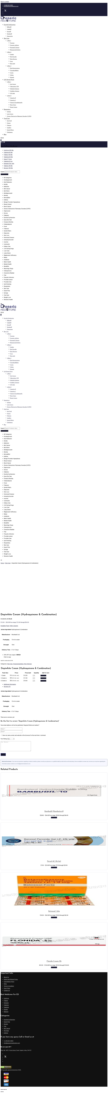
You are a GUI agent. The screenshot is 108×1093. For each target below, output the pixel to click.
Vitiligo (12, 75)
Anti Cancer (13, 84)
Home (2, 563)
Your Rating (4, 739)
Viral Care (7, 118)
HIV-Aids (12, 93)
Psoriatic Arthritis (14, 45)
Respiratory (7, 109)
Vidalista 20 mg (8, 161)
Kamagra (6, 1003)
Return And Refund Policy (11, 979)
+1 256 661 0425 (8, 1041)
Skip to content (5, 1)
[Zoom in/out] (1, 1089)
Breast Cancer (13, 107)
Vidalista (6, 1005)
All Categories (4, 174)
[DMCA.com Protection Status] (6, 1068)
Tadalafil (9, 29)
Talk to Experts (14, 626)
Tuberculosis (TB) (14, 86)
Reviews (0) (7, 686)
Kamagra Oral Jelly (9, 163)
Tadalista (6, 1007)
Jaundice (9, 127)
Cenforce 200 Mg (8, 150)
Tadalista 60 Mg (8, 157)
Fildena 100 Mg (8, 154)
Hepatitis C (13, 100)
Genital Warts (10, 130)
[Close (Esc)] (6, 1089)
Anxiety (6, 1024)
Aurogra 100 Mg (8, 168)
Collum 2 (9, 52)
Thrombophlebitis (14, 70)
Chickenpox (10, 132)
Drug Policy (7, 988)
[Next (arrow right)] (2, 1091)
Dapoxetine (10, 36)
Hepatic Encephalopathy (16, 102)
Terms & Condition (9, 986)
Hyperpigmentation (18, 664)
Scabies (12, 54)
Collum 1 (9, 40)
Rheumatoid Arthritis (15, 50)
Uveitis (11, 72)
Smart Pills (7, 1022)
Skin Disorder (13, 56)
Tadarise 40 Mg (8, 166)
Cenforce (6, 998)
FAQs (5, 984)
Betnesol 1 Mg (54, 911)
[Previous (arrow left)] (1, 1091)
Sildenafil (9, 27)
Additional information (10, 684)
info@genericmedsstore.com (11, 6)
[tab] (55, 684)
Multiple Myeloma (14, 88)
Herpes (9, 123)
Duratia (6, 1009)
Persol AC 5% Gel (54, 861)
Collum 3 (9, 66)
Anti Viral (9, 120)
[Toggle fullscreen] (2, 1089)
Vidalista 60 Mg (8, 152)
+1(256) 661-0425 (8, 5)
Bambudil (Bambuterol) (54, 811)
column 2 (9, 95)
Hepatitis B (13, 98)
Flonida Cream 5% (54, 961)
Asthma (9, 111)
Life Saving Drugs (9, 79)
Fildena (6, 1000)
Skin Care (6, 38)
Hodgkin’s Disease (14, 91)
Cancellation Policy (9, 981)
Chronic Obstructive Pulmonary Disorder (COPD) (19, 116)
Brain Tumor (13, 105)
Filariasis (9, 125)
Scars (11, 61)
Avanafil (9, 31)
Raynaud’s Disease (14, 47)
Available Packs (5, 626)
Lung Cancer (10, 114)
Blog (5, 134)
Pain (5, 1026)
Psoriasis (12, 43)
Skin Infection (13, 59)
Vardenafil (9, 34)
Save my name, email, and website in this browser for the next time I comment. (24, 735)
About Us (6, 977)
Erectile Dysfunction (9, 24)
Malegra (6, 1011)
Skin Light (12, 63)
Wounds (12, 77)
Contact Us (7, 990)
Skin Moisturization (15, 68)
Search (2, 171)
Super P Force (8, 159)
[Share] (4, 1089)
